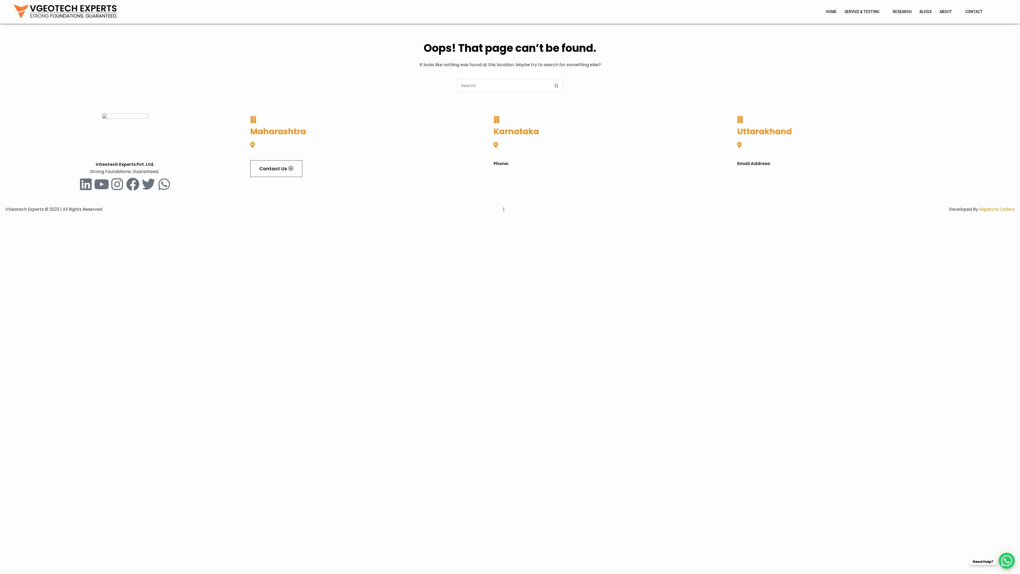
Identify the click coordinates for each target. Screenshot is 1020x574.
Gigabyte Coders (997, 209)
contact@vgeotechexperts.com (771, 170)
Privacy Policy (487, 209)
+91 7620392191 (509, 185)
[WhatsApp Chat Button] (1007, 561)
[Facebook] (132, 184)
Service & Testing (861, 12)
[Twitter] (148, 184)
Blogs (926, 12)
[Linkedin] (85, 184)
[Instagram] (117, 184)
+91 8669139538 (509, 170)
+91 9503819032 (509, 178)
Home (831, 12)
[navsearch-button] (997, 12)
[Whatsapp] (164, 184)
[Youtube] (101, 184)
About (946, 12)
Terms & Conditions (525, 209)
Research (902, 12)
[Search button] (556, 85)
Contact (974, 12)
